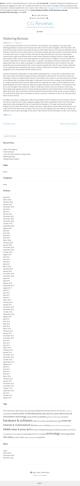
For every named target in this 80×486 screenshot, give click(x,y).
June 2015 (6, 340)
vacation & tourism (30, 437)
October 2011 (7, 395)
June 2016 (6, 321)
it (29, 425)
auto (17, 411)
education (36, 413)
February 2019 (8, 269)
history (39, 421)
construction (7, 414)
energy (29, 417)
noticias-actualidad (39, 430)
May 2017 (6, 295)
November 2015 (8, 338)
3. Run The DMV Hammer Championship (16, 154)
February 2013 (8, 379)
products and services (68, 430)
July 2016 (6, 319)
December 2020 (8, 219)
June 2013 (6, 369)
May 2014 (6, 345)
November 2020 (8, 221)
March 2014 (7, 348)
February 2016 (8, 331)
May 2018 (6, 278)
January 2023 (7, 214)
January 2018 (7, 283)
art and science (10, 411)
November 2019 (8, 250)
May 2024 (6, 209)
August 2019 (7, 255)
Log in (5, 451)
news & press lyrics (22, 429)
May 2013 (6, 371)
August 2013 (7, 364)
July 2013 (6, 367)
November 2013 (8, 357)
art (4, 411)
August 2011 (7, 398)
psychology (27, 434)
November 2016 (8, 309)
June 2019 (6, 259)
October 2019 (7, 252)
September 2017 (8, 286)
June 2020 (6, 233)
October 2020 (7, 223)
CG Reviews (40, 23)
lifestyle (34, 425)
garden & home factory (54, 417)
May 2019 (6, 262)
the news (7, 437)
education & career (50, 413)
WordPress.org (8, 458)
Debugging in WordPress (55, 8)
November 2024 (8, 207)
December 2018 (8, 274)
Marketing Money (9, 157)
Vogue (40, 475)
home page (57, 421)
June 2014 (6, 343)
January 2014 (7, 352)
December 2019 (8, 247)
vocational (40, 437)
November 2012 (8, 386)
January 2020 (7, 245)
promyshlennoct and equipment (13, 434)
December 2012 (8, 383)
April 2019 (6, 264)
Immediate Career (9, 124)
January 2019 (7, 271)
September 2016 (8, 314)
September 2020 (8, 226)
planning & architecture (53, 430)
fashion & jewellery (39, 417)
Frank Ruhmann (8, 152)
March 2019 (7, 266)
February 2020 (8, 243)
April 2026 (6, 197)
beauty (9, 115)
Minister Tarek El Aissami (68, 124)
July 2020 (6, 231)
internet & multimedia (15, 425)
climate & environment (57, 411)
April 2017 (6, 297)
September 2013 (8, 362)
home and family (47, 421)
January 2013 (7, 381)
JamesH (20, 43)
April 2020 (6, 238)
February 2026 (8, 202)
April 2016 (6, 326)
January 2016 (7, 333)
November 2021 (8, 216)
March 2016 (7, 329)
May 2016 (6, 324)
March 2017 (7, 300)
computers (68, 411)
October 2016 (7, 312)
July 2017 (6, 290)
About (5, 172)
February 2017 (8, 302)
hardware (65, 417)
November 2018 (8, 276)
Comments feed (8, 455)
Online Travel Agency (10, 149)
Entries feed (7, 453)
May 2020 (6, 235)
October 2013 (7, 360)
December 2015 (8, 336)
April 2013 (6, 374)
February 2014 (8, 350)
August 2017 (7, 288)
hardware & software (17, 420)
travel (21, 437)
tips (14, 437)
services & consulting (39, 434)
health (34, 421)
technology (53, 433)
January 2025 (7, 204)
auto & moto (24, 411)
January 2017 (7, 305)
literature (40, 425)
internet (66, 420)
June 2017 (6, 293)
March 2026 (7, 200)
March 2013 (7, 376)
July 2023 (6, 212)
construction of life (21, 413)
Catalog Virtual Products (11, 159)
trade (17, 437)
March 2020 (7, 240)
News (5, 184)
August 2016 (7, 317)
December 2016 (8, 307)
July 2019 (6, 257)
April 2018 (6, 281)
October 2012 (7, 388)
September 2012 (8, 391)
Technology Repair (67, 434)
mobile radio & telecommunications (60, 425)
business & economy (42, 411)
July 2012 (6, 393)
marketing (46, 425)
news (7, 429)
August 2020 (7, 228)
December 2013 (8, 355)
